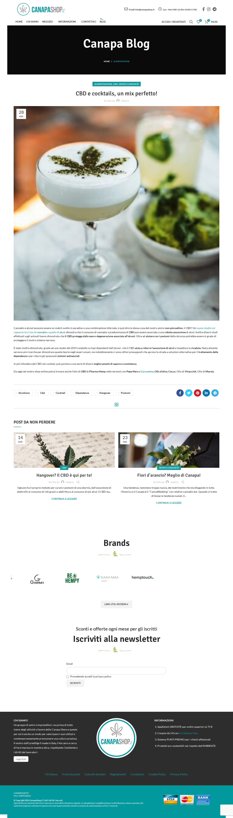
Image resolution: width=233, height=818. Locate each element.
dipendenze (82, 392)
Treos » (121, 805)
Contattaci (137, 774)
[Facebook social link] (203, 9)
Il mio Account (71, 774)
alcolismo (24, 392)
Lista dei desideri (95, 774)
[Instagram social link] (209, 9)
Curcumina (147, 371)
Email (69, 663)
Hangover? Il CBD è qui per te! (64, 475)
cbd (42, 392)
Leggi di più (21, 759)
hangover (104, 392)
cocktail (60, 392)
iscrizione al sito (188, 733)
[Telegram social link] (215, 9)
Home (107, 61)
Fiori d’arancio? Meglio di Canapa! (169, 475)
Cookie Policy (157, 774)
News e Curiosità (129, 84)
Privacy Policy (179, 774)
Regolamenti (118, 774)
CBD (115, 84)
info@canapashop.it (145, 9)
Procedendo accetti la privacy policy (90, 676)
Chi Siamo (51, 774)
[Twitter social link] (188, 393)
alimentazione (121, 61)
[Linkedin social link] (206, 393)
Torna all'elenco (116, 404)
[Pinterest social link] (197, 393)
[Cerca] (191, 21)
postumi (125, 392)
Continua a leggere (64, 499)
